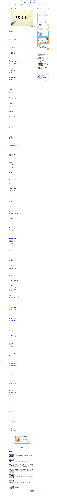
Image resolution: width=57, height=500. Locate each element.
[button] (48, 8)
